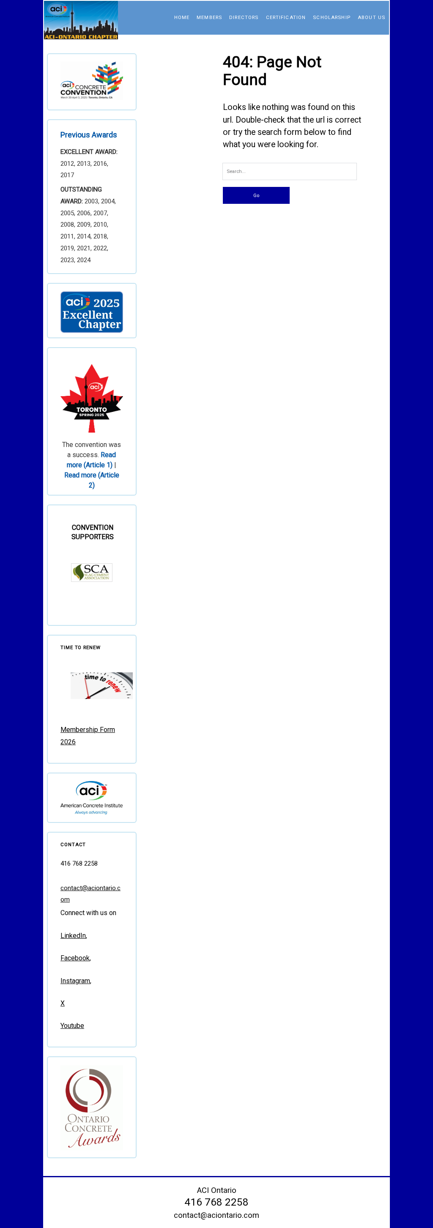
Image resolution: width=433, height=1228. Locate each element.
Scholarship (332, 17)
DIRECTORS (243, 17)
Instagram (75, 981)
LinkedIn (73, 936)
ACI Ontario (216, 1190)
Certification (286, 17)
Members (209, 17)
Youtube (72, 1026)
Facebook (75, 958)
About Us (371, 17)
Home (182, 17)
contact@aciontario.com (216, 1215)
